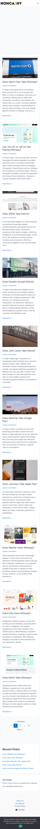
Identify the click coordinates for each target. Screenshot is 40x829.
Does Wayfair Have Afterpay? (18, 547)
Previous (20, 721)
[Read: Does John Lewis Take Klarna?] (19, 336)
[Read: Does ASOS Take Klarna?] (19, 200)
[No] (38, 823)
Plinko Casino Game (10, 783)
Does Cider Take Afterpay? (12, 758)
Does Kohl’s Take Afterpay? (17, 677)
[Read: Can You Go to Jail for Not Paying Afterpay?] (19, 133)
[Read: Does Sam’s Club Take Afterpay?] (19, 68)
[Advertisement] (20, 28)
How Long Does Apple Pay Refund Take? (17, 768)
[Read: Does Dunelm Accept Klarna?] (19, 268)
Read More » (7, 116)
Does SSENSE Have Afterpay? (13, 754)
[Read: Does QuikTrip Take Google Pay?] (19, 404)
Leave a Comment (9, 86)
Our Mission (20, 803)
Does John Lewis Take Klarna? (18, 350)
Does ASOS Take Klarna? (15, 213)
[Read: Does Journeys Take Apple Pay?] (19, 470)
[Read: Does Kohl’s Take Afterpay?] (19, 664)
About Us (20, 801)
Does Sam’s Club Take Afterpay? (19, 81)
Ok (20, 826)
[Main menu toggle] (38, 3)
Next (20, 729)
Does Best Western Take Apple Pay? (16, 761)
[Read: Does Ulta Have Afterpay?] (19, 599)
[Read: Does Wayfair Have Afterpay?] (19, 534)
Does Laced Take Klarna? (12, 765)
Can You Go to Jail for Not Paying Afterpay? (16, 148)
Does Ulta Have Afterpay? (16, 613)
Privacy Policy (20, 806)
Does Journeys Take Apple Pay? (19, 484)
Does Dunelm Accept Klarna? (18, 281)
